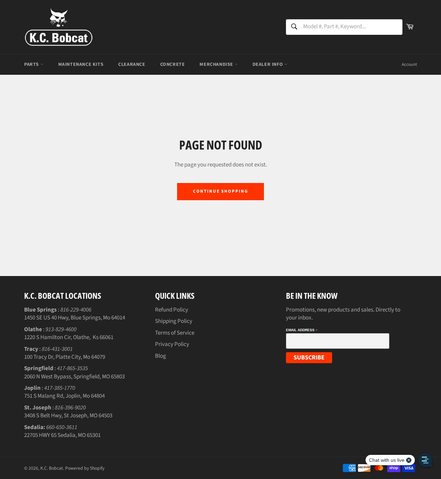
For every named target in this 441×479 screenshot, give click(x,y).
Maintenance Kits (81, 64)
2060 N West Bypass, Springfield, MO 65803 (74, 377)
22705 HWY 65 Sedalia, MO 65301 (62, 435)
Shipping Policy (173, 321)
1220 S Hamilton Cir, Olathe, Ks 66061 (68, 337)
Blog (160, 356)
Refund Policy (171, 310)
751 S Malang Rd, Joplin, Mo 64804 (64, 396)
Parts (32, 64)
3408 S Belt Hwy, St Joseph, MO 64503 (68, 415)
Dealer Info (268, 64)
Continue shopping (220, 191)
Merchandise (216, 64)
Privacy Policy (172, 344)
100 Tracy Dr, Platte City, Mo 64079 (64, 357)
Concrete (172, 64)
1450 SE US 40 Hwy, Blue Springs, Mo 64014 (74, 318)
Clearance (131, 64)
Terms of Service (174, 333)
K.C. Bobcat (51, 468)
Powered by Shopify (84, 468)
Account (409, 64)
